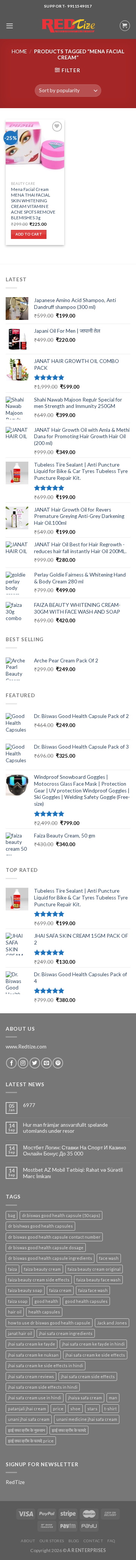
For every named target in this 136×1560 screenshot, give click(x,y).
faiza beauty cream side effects (39, 1279)
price (58, 1408)
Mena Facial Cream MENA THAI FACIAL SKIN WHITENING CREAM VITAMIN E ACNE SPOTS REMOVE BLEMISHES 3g (33, 203)
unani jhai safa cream (28, 1419)
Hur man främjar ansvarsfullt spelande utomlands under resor (65, 1128)
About (28, 1540)
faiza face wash (93, 1290)
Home (19, 51)
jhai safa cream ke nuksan (33, 1354)
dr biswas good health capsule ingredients (50, 1258)
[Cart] (125, 25)
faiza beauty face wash (98, 1279)
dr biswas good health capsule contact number (54, 1236)
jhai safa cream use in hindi (34, 1397)
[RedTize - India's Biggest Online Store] (68, 26)
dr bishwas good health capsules (40, 1225)
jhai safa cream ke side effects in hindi (45, 1365)
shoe (75, 1408)
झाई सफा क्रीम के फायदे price (31, 1440)
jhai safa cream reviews (31, 1376)
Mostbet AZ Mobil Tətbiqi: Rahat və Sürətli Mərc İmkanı (73, 1173)
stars (92, 1408)
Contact (93, 1540)
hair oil (15, 1311)
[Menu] (10, 25)
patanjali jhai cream (27, 1408)
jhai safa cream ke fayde (31, 1343)
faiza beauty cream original (94, 1269)
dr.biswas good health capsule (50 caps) (61, 1215)
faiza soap (18, 1301)
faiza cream (60, 1290)
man (113, 1397)
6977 (29, 1105)
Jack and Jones (112, 1322)
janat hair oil (20, 1333)
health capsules (44, 1311)
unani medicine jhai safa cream (86, 1419)
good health (46, 1301)
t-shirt (110, 1408)
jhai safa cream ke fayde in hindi (93, 1343)
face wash (109, 1258)
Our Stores (52, 1540)
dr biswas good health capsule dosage (45, 1247)
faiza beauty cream (42, 1269)
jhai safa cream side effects (88, 1376)
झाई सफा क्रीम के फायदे (69, 1430)
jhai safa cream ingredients (66, 1333)
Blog (73, 1540)
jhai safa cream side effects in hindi (42, 1387)
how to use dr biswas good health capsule (49, 1322)
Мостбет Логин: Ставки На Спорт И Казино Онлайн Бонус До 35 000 (74, 1150)
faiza (12, 1269)
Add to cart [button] (28, 234)
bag (11, 1215)
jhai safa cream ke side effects (95, 1354)
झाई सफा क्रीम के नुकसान (26, 1430)
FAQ (111, 1540)
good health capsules (86, 1301)
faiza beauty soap (25, 1290)
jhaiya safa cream (85, 1397)
